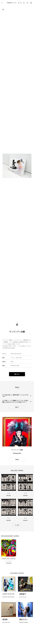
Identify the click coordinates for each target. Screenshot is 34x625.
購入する (17, 374)
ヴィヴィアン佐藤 (17, 331)
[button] (2, 3)
